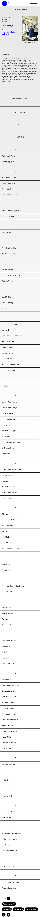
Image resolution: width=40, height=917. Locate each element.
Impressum (7, 909)
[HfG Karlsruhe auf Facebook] (8, 915)
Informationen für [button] (9, 904)
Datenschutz (18, 909)
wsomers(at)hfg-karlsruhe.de (9, 33)
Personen (11, 2)
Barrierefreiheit (31, 909)
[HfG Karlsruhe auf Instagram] (3, 915)
